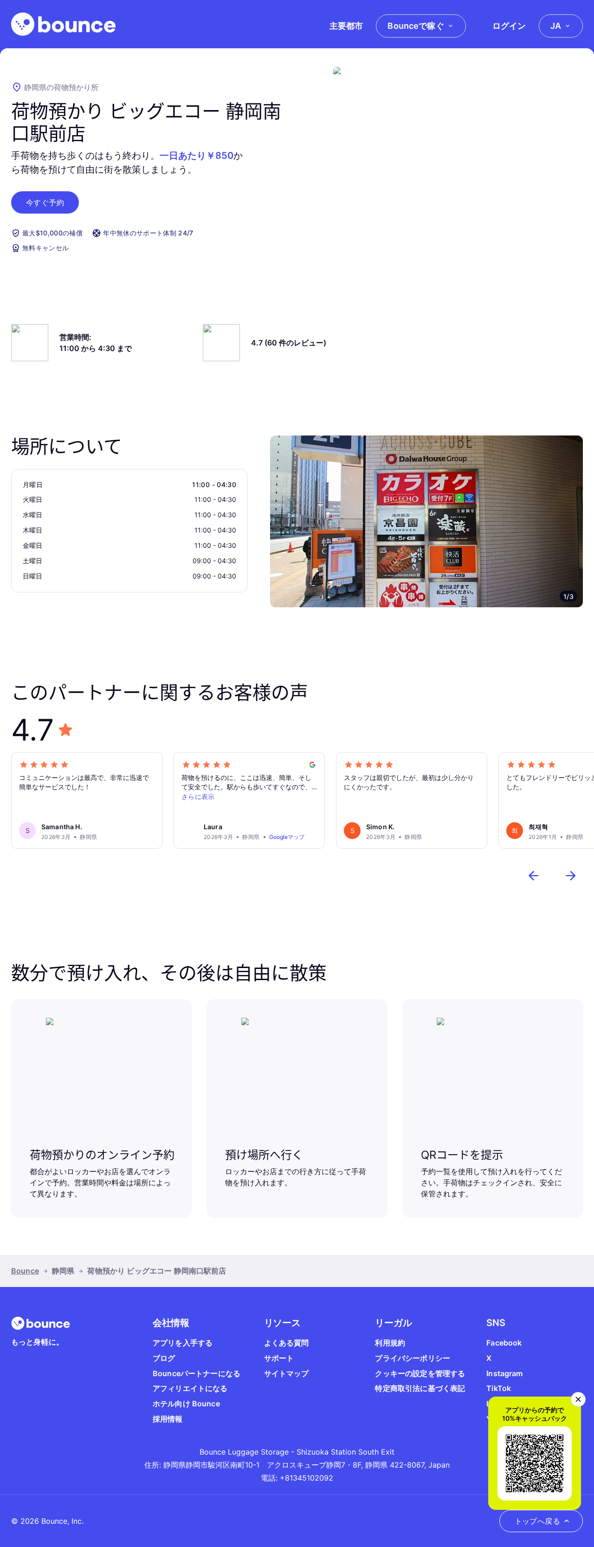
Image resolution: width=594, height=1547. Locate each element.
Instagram (504, 1373)
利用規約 (390, 1342)
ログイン (509, 26)
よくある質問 (286, 1342)
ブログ (164, 1358)
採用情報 (168, 1419)
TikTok (498, 1388)
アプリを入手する (183, 1342)
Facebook (504, 1342)
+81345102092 (306, 1477)
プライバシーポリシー (412, 1358)
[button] (45, 202)
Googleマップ (286, 836)
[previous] (534, 876)
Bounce (25, 1270)
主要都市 (346, 26)
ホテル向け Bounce (186, 1403)
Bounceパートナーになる (196, 1373)
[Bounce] (63, 24)
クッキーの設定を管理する (420, 1373)
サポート (279, 1358)
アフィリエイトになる (190, 1388)
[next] (571, 876)
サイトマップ (286, 1373)
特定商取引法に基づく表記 (420, 1388)
